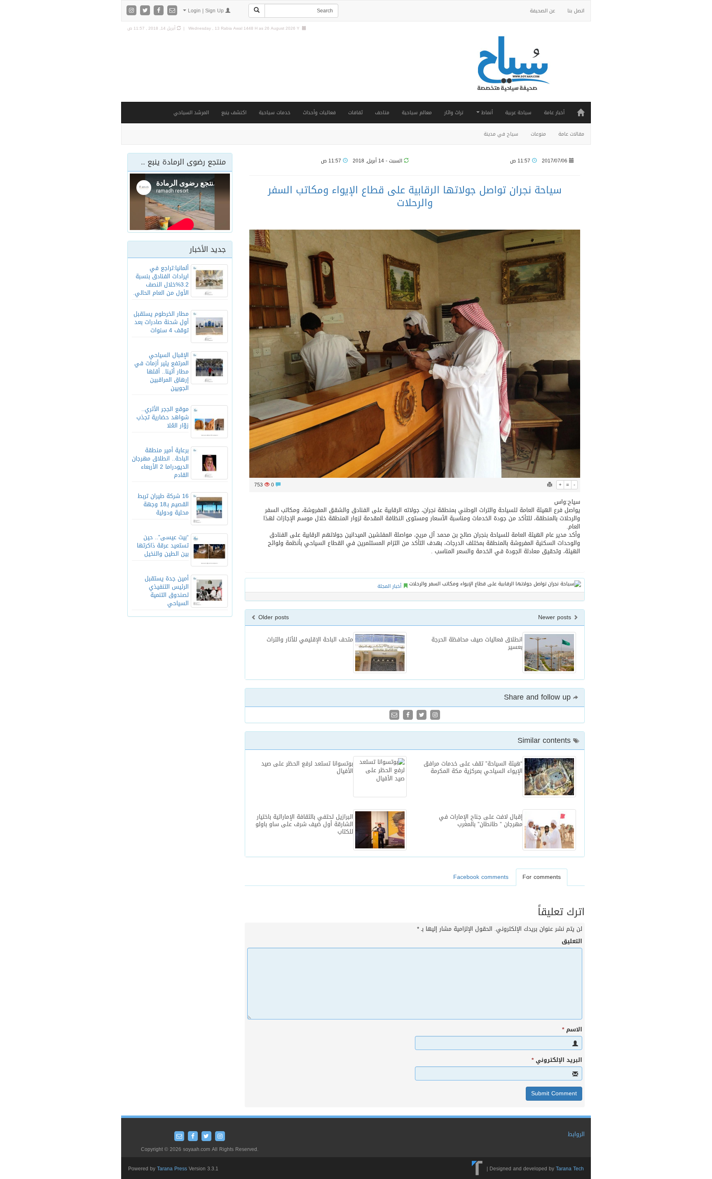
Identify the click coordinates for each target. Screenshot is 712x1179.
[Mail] (172, 10)
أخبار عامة (554, 112)
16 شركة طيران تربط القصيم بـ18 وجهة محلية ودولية (163, 504)
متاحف (382, 112)
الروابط (576, 1134)
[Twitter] (146, 10)
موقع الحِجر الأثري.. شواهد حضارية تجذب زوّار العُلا (162, 417)
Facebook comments (480, 877)
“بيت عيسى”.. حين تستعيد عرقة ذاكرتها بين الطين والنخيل (163, 545)
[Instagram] (132, 10)
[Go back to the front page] (512, 72)
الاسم (572, 1030)
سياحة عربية (518, 112)
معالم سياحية (417, 112)
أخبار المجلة (389, 586)
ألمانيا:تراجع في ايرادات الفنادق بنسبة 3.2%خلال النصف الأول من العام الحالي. (161, 280)
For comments (541, 877)
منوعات (538, 134)
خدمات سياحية (274, 112)
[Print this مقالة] (549, 484)
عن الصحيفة (542, 10)
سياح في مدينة (501, 134)
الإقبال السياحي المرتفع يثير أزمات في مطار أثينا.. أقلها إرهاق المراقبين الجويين (161, 372)
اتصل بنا (575, 10)
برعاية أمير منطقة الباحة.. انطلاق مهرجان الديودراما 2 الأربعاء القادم (160, 463)
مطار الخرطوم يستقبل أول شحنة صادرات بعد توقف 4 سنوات (161, 322)
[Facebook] (159, 10)
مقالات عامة (571, 134)
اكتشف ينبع (233, 112)
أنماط (486, 112)
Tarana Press (172, 1168)
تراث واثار (453, 112)
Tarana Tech (570, 1168)
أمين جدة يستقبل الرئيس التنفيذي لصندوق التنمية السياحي (167, 591)
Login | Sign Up (205, 10)
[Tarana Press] (477, 1168)
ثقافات (355, 112)
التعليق (572, 941)
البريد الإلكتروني (557, 1060)
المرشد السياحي (191, 112)
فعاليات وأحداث (319, 112)
